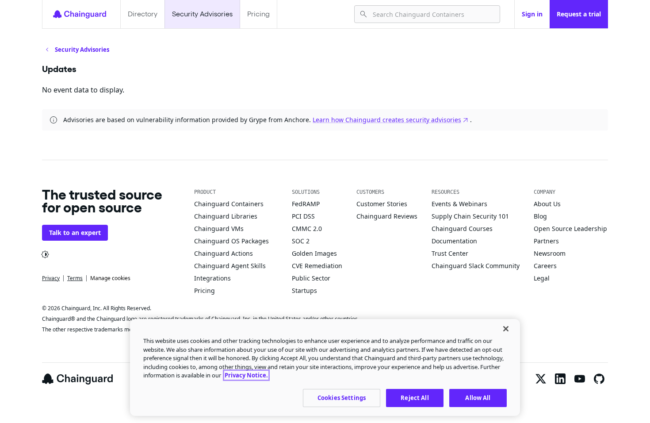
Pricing (258, 14)
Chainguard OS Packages (231, 241)
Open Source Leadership (570, 228)
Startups (304, 290)
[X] (541, 379)
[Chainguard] (79, 14)
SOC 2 (301, 241)
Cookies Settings (341, 397)
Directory (142, 14)
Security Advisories (202, 14)
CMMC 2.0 (307, 228)
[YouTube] (580, 379)
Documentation (454, 241)
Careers (545, 265)
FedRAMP (306, 204)
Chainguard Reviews (386, 216)
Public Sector (311, 278)
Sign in (532, 14)
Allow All (477, 397)
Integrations (212, 278)
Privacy (51, 278)
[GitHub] (599, 379)
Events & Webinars (459, 204)
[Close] (506, 328)
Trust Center (450, 253)
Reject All (414, 397)
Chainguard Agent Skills (230, 265)
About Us (547, 204)
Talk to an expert (75, 232)
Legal (542, 278)
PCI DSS (303, 216)
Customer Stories (381, 204)
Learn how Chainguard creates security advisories (387, 119)
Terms (75, 278)
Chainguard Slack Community (476, 265)
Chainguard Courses (462, 228)
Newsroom (550, 253)
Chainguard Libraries (225, 216)
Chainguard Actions (223, 253)
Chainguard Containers (229, 204)
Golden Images (314, 253)
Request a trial (579, 14)
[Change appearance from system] (45, 254)
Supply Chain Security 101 (470, 216)
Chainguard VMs (219, 228)
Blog (540, 216)
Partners (546, 241)
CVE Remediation (317, 265)
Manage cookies (110, 278)
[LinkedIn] (560, 379)
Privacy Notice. (246, 375)
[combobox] (432, 14)
